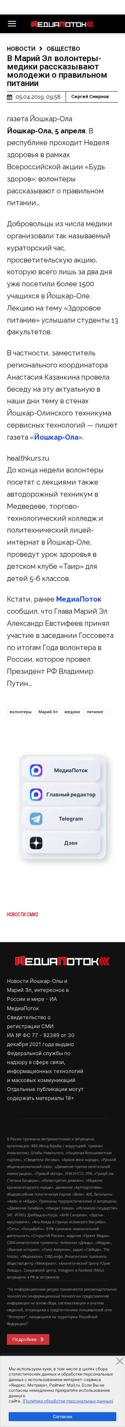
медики (72, 711)
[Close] (119, 1361)
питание (95, 711)
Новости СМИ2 (22, 914)
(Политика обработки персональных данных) (68, 1401)
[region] (62, 1391)
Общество (63, 49)
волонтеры (21, 711)
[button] (12, 24)
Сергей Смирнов (90, 96)
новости (21, 49)
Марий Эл (48, 711)
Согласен (62, 1416)
